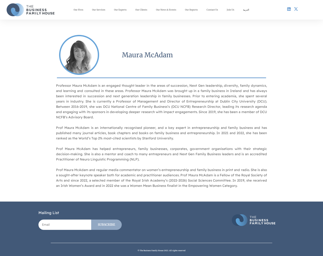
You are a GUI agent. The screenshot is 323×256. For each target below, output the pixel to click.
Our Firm (78, 9)
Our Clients (141, 9)
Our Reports (191, 9)
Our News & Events (166, 9)
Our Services (98, 9)
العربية (246, 9)
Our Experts (120, 9)
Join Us (230, 9)
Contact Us (212, 9)
